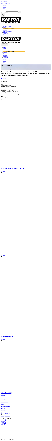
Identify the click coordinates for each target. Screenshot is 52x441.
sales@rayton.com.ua (5, 416)
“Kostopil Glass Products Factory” (13, 168)
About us (5, 25)
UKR (4, 5)
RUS (4, 8)
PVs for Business (7, 26)
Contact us (5, 34)
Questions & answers (7, 31)
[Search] (1, 10)
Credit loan (5, 33)
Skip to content (4, 1)
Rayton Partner (4, 402)
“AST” (3, 252)
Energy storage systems (9, 28)
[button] (3, 78)
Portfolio (5, 30)
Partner (4, 27)
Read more (3, 171)
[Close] (3, 15)
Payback (5, 32)
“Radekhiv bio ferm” (8, 336)
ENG (4, 7)
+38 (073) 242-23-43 (5, 3)
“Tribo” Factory (6, 393)
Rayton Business (4, 399)
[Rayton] (11, 22)
